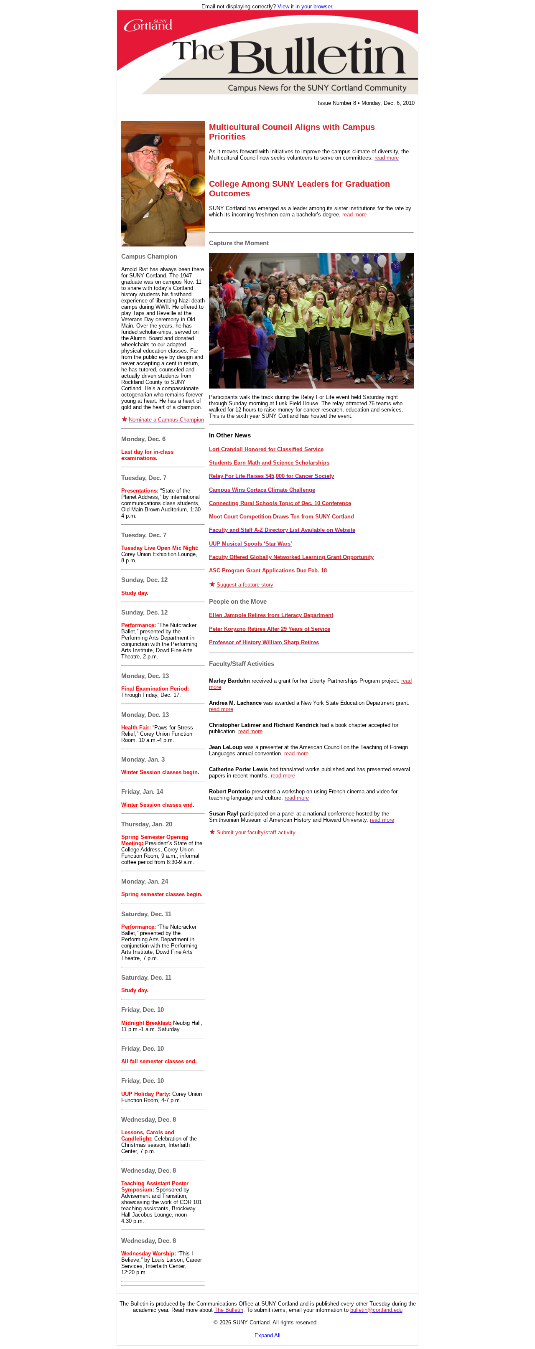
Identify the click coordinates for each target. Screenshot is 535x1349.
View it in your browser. (306, 6)
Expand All (267, 1335)
